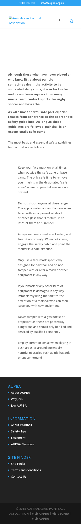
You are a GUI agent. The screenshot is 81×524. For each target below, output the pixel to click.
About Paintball (21, 425)
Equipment (18, 438)
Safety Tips (18, 431)
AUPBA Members (22, 444)
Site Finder (18, 464)
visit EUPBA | (62, 514)
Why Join (17, 399)
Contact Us (18, 476)
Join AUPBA (19, 405)
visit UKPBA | (42, 514)
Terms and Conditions (26, 470)
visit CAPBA (40, 518)
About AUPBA (20, 393)
